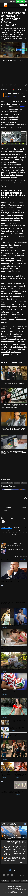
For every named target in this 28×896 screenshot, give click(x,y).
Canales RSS (5, 880)
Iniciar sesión (17, 516)
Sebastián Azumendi (7, 483)
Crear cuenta (23, 516)
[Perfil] (14, 870)
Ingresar (12, 1)
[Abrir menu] (1, 5)
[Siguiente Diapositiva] (25, 498)
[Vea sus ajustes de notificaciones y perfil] (26, 1)
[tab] (7, 527)
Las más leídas (9, 824)
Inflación (17, 483)
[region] (14, 537)
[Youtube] (12, 875)
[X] (8, 875)
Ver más (22, 862)
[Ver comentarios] (25, 10)
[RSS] (20, 875)
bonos (22, 106)
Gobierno (12, 96)
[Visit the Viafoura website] (23, 556)
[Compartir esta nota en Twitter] (6, 84)
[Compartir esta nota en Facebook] (2, 84)
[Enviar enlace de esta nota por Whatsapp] (10, 84)
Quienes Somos (15, 880)
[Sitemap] (24, 875)
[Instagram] (16, 875)
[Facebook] (4, 875)
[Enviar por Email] (14, 84)
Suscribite (20, 1)
